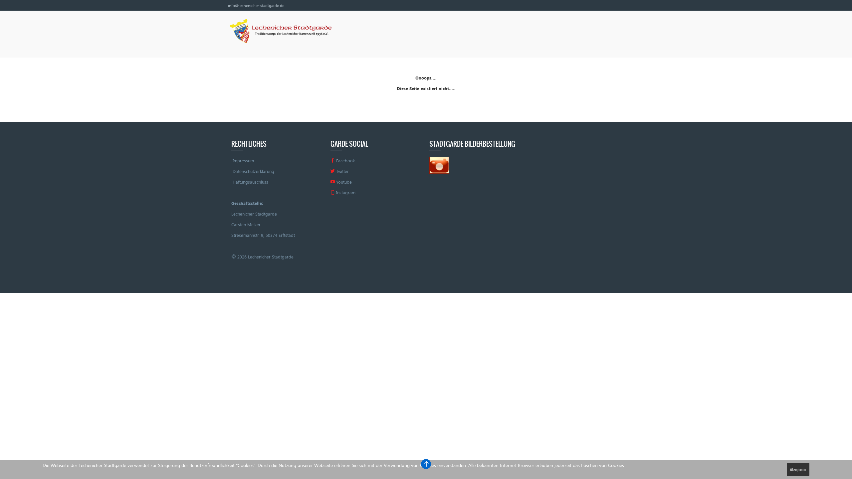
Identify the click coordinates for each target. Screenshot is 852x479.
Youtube (343, 182)
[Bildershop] (439, 165)
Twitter (342, 171)
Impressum (243, 161)
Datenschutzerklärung (253, 171)
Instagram (345, 193)
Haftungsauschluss (250, 182)
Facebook (345, 161)
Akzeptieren (798, 469)
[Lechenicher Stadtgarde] (280, 32)
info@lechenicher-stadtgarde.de (256, 5)
